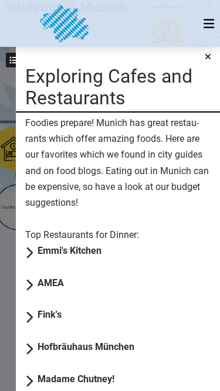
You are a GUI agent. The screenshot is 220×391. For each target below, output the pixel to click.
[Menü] (208, 23)
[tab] (124, 250)
